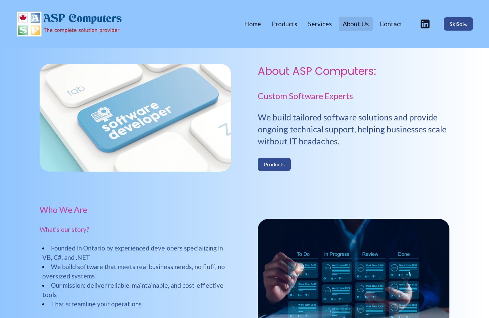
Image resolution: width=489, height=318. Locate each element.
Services (320, 24)
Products (284, 24)
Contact (391, 24)
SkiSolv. (458, 24)
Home (252, 24)
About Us (356, 24)
